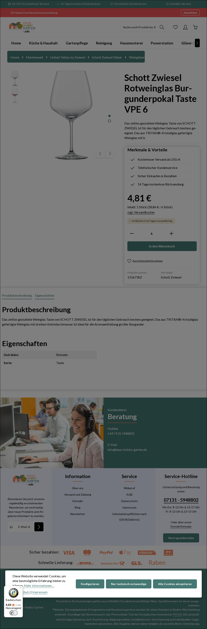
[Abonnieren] (38, 526)
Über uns (77, 488)
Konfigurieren (90, 584)
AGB (129, 494)
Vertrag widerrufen (181, 538)
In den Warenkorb (162, 246)
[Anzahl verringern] (131, 233)
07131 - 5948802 (181, 500)
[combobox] (139, 27)
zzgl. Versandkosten (141, 212)
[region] (61, 115)
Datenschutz (129, 501)
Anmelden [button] (190, 12)
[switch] (14, 612)
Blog (77, 507)
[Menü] (20, 588)
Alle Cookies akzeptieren (175, 584)
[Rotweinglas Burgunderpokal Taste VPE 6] (71, 115)
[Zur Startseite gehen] (22, 27)
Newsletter (77, 514)
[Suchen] (162, 27)
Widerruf (129, 488)
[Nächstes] (197, 43)
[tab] (17, 295)
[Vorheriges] (100, 153)
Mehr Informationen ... (39, 585)
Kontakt (77, 501)
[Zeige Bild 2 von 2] (109, 120)
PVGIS (177, 614)
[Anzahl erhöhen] (171, 233)
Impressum (129, 507)
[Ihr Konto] (185, 27)
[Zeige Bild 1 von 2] (109, 115)
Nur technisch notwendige (128, 584)
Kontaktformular (180, 526)
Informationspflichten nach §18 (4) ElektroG (129, 516)
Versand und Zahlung (77, 494)
